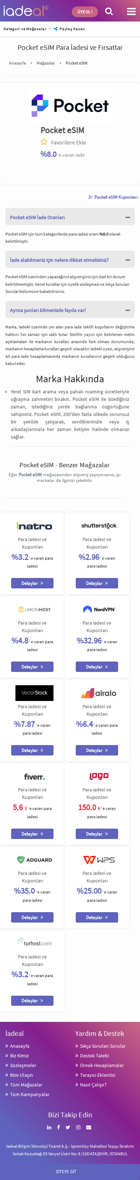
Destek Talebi (94, 1055)
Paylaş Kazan (72, 28)
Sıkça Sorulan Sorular (103, 1046)
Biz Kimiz (19, 1055)
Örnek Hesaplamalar (102, 1065)
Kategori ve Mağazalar (25, 28)
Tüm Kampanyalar (30, 1094)
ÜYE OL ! (85, 11)
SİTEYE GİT (70, 1170)
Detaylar (30, 583)
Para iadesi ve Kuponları (32, 543)
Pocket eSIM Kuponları (115, 197)
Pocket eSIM (62, 130)
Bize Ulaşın (21, 1075)
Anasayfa (19, 1046)
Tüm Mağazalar (26, 1084)
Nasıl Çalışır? (93, 1084)
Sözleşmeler (23, 1065)
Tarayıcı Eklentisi (97, 1075)
